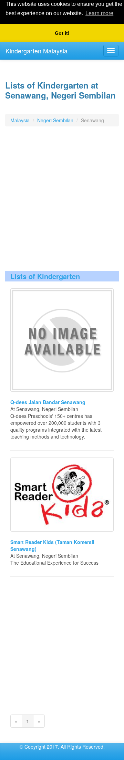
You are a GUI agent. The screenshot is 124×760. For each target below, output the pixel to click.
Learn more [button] (99, 13)
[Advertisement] (62, 202)
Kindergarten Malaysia (37, 50)
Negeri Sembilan (55, 120)
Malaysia (20, 120)
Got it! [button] (62, 33)
